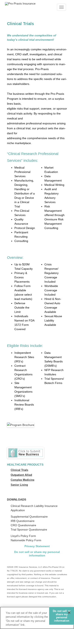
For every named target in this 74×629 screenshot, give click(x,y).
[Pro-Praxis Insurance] (20, 3)
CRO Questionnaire (23, 525)
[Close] (69, 612)
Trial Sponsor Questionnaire (29, 529)
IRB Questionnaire (23, 521)
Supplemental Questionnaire (29, 516)
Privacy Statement (37, 546)
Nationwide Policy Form (26, 540)
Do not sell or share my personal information (37, 553)
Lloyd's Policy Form (23, 536)
